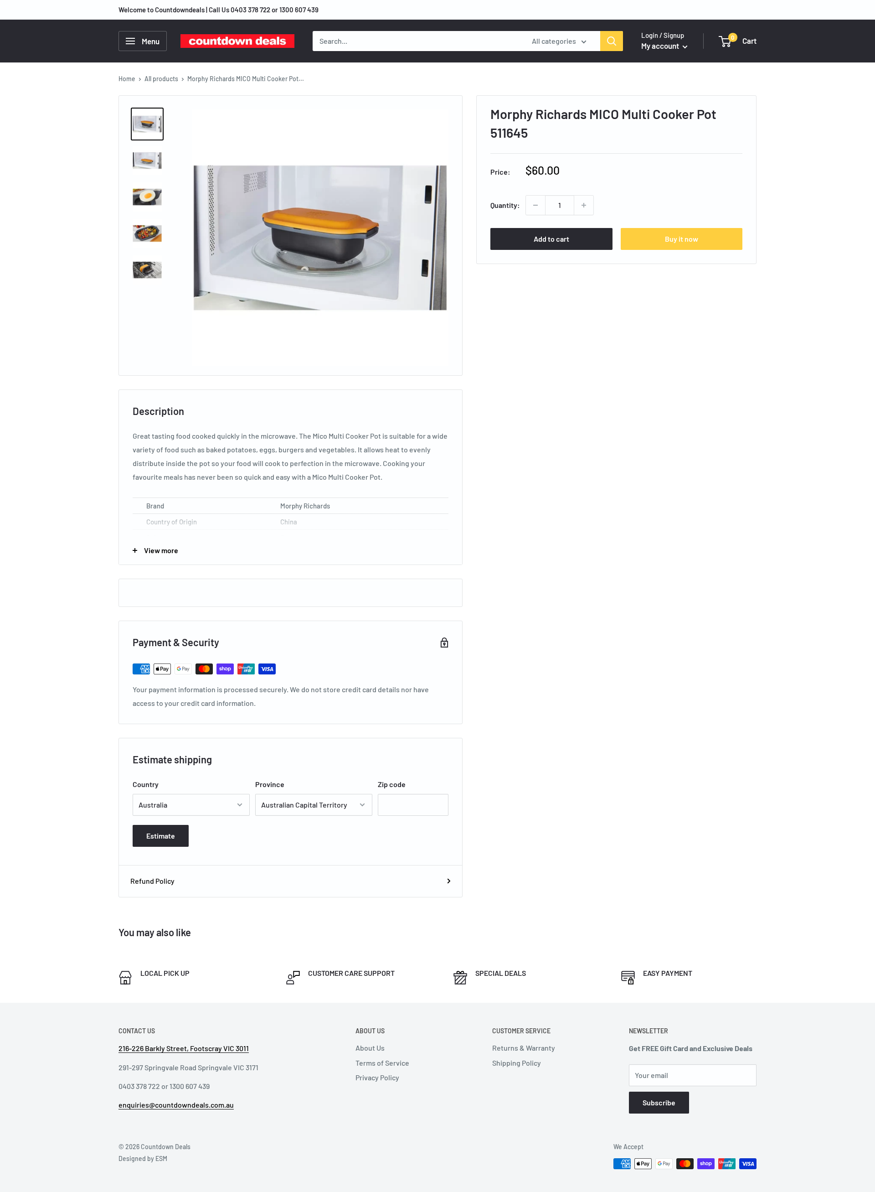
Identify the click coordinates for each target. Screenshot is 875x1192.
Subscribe (659, 1102)
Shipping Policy (516, 1062)
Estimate (160, 835)
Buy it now (681, 238)
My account (660, 45)
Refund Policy (152, 880)
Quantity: (505, 205)
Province (269, 784)
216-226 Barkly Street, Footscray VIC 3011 (183, 1048)
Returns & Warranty (523, 1047)
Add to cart (551, 238)
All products (161, 79)
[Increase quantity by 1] (583, 205)
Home (126, 79)
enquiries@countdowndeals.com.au (176, 1104)
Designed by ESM (142, 1158)
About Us (370, 1047)
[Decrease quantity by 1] (535, 205)
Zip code (392, 784)
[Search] (611, 41)
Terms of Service (382, 1062)
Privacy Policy (377, 1077)
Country (146, 784)
